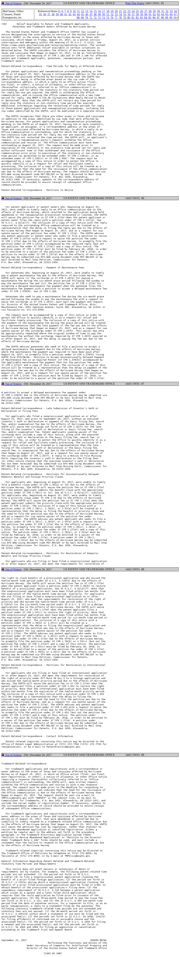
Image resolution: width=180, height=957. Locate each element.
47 (90, 14)
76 (111, 17)
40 (61, 14)
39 (57, 14)
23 (128, 11)
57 (133, 14)
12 (82, 11)
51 (107, 14)
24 (133, 11)
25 (137, 11)
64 (162, 14)
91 (175, 17)
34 (175, 11)
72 (95, 17)
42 (69, 14)
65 (166, 14)
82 (137, 17)
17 (103, 11)
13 (86, 11)
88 (162, 17)
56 (128, 14)
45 (82, 14)
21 (120, 11)
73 (99, 17)
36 (44, 14)
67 (175, 14)
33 (171, 11)
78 (120, 17)
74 (103, 17)
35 (40, 14)
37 (48, 14)
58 (137, 14)
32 (166, 11)
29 (154, 11)
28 (150, 11)
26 (141, 11)
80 (128, 17)
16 (99, 11)
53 (116, 14)
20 (116, 11)
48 (95, 14)
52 (112, 14)
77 (116, 17)
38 (53, 14)
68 (78, 17)
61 (150, 14)
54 (120, 14)
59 (141, 14)
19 (112, 11)
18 (107, 11)
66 (171, 14)
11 (78, 11)
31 (162, 11)
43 (74, 14)
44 (78, 14)
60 (145, 14)
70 (86, 17)
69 (82, 17)
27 (145, 11)
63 (158, 14)
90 (170, 17)
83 (141, 17)
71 (90, 17)
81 (132, 17)
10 (74, 11)
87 (158, 17)
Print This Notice (134, 3)
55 (124, 14)
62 (154, 14)
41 (65, 14)
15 (95, 11)
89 (166, 17)
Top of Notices (13, 3)
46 (86, 14)
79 (124, 17)
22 (124, 11)
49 (99, 14)
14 (90, 11)
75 (107, 17)
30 (158, 11)
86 (154, 17)
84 (145, 17)
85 (149, 17)
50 (103, 14)
